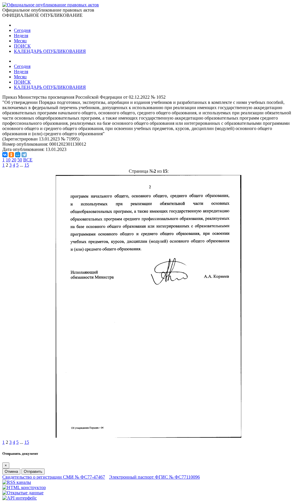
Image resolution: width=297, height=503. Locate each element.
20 (14, 159)
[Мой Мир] (17, 154)
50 (19, 159)
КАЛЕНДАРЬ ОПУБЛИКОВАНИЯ (50, 51)
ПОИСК (22, 46)
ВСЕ (27, 159)
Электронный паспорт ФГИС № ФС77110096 (154, 477)
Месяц (20, 40)
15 (26, 165)
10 (8, 159)
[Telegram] (24, 154)
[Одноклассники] (11, 154)
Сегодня (22, 30)
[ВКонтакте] (5, 154)
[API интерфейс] (19, 497)
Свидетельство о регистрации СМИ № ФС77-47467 (53, 477)
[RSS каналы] (16, 482)
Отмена (11, 471)
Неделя (21, 35)
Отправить (33, 471)
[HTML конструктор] (24, 487)
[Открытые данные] (23, 492)
